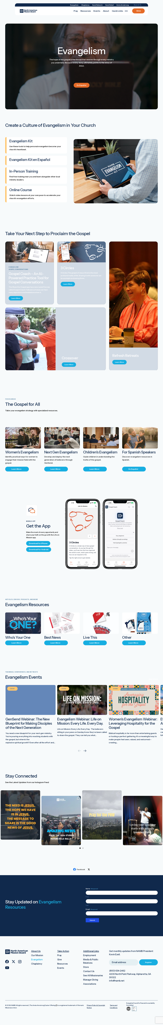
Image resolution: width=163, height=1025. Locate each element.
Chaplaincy (85, 5)
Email (92, 909)
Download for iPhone (38, 543)
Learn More (15, 298)
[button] (85, 750)
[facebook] (7, 961)
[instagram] (20, 961)
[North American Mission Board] (28, 11)
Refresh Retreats (125, 355)
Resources (86, 11)
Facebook (81, 869)
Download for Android (38, 549)
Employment (89, 955)
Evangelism (74, 5)
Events (96, 11)
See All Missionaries (93, 975)
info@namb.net (116, 980)
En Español (81, 85)
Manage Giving (90, 979)
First (87, 897)
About (106, 11)
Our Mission (37, 955)
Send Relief (109, 5)
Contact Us (88, 971)
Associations (89, 984)
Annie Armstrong (122, 5)
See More (153, 679)
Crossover (70, 358)
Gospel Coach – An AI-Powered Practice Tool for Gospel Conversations (29, 278)
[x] (13, 961)
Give (138, 11)
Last (87, 905)
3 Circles (67, 268)
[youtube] (7, 967)
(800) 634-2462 (117, 970)
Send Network (97, 5)
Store (86, 967)
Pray (76, 11)
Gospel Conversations (18, 269)
